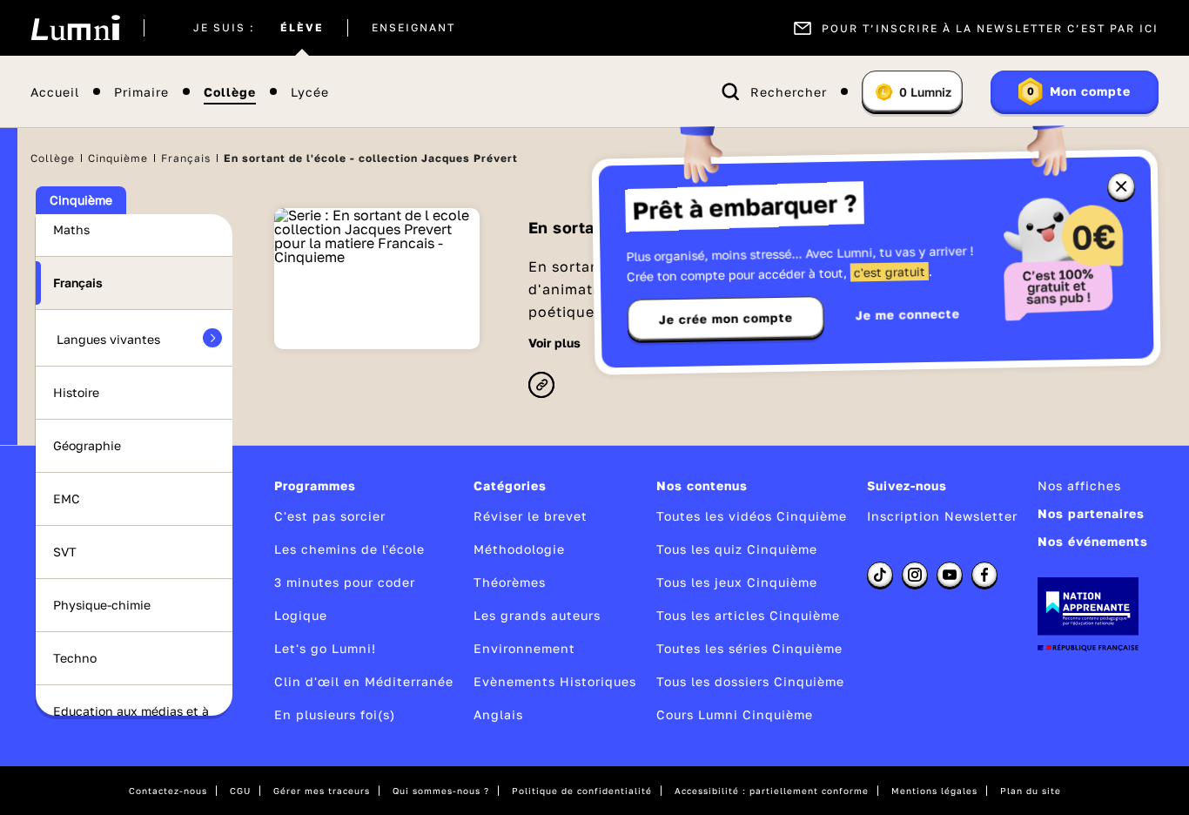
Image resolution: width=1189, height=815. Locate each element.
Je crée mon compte (726, 318)
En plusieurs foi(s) (334, 714)
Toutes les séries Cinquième (749, 648)
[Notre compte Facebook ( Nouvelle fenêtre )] (984, 575)
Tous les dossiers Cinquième (750, 681)
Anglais (498, 714)
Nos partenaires (1091, 513)
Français (186, 158)
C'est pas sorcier (330, 516)
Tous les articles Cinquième (748, 615)
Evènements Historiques (555, 681)
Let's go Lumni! (325, 648)
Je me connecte (908, 314)
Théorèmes (510, 582)
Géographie (87, 445)
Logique (300, 615)
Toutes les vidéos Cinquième (751, 516)
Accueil (54, 91)
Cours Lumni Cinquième (734, 714)
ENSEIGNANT (413, 28)
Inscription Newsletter (942, 516)
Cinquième (118, 158)
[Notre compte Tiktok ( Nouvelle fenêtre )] (880, 575)
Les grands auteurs (537, 615)
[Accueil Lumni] (75, 28)
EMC (66, 498)
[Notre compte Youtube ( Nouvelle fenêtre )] (950, 575)
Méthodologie (519, 549)
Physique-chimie (102, 604)
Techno (75, 657)
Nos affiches (1079, 485)
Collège (230, 91)
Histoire (76, 392)
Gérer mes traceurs (321, 790)
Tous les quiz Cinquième (736, 549)
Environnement (524, 648)
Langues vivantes (108, 339)
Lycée (310, 91)
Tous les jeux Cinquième (736, 582)
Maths (71, 229)
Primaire (141, 91)
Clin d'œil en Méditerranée (363, 681)
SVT (65, 551)
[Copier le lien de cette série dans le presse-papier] (541, 386)
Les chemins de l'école (349, 549)
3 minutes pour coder (344, 582)
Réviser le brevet (531, 516)
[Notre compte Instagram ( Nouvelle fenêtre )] (915, 575)
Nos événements (1093, 541)
